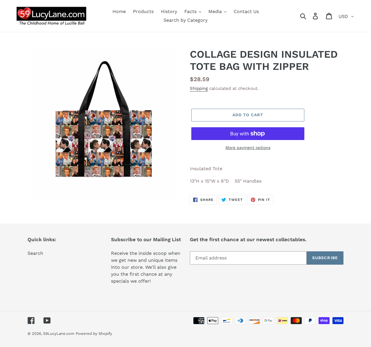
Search (35, 253)
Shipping (199, 88)
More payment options (247, 147)
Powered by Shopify (94, 333)
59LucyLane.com (58, 333)
